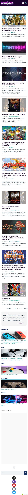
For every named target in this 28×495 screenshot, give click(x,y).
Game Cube (23, 340)
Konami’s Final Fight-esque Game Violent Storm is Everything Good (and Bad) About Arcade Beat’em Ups (13, 267)
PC (14, 86)
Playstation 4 (4, 360)
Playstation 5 (17, 241)
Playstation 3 (20, 358)
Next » (25, 308)
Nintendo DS (6, 342)
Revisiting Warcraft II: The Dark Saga (13, 114)
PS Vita (18, 360)
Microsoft (4, 378)
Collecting (14, 403)
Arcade (12, 178)
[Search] (25, 473)
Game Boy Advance (13, 340)
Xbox (2, 389)
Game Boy (4, 340)
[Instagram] (14, 478)
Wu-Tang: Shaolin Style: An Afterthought (10, 207)
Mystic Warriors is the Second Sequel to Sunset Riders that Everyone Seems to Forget (14, 175)
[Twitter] (14, 492)
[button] (23, 3)
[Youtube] (14, 485)
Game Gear (11, 374)
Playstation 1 (17, 116)
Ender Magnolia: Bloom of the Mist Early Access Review (13, 84)
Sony (3, 347)
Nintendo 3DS (14, 342)
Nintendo (4, 329)
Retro (2, 405)
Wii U (13, 343)
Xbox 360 (7, 389)
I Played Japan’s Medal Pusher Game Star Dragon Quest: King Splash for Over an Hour (13, 144)
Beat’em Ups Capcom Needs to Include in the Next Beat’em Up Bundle (14, 29)
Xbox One (13, 389)
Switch (21, 342)
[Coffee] (14, 489)
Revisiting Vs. (6, 299)
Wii (9, 343)
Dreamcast (4, 374)
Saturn (16, 374)
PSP (22, 360)
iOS (19, 403)
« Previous (8, 308)
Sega (3, 363)
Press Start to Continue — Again (12, 57)
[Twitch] (14, 481)
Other (3, 393)
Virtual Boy (4, 343)
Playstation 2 (12, 358)
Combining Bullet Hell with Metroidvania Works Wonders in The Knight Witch (13, 237)
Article (13, 32)
